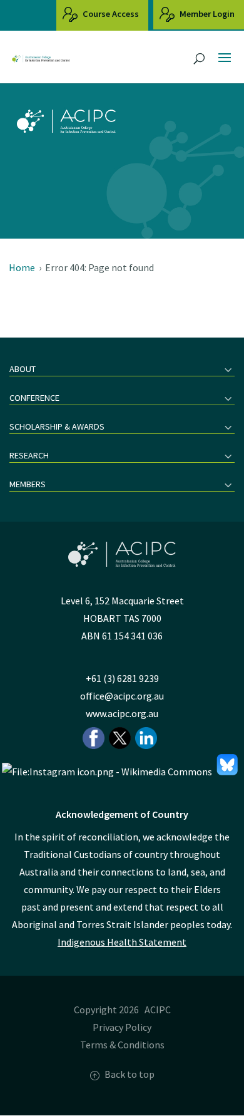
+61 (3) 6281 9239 (122, 678)
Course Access (110, 13)
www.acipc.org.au (122, 713)
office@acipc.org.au (122, 696)
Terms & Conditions (122, 1044)
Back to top (129, 1074)
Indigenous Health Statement (122, 942)
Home (22, 267)
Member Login (206, 13)
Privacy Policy (122, 1027)
